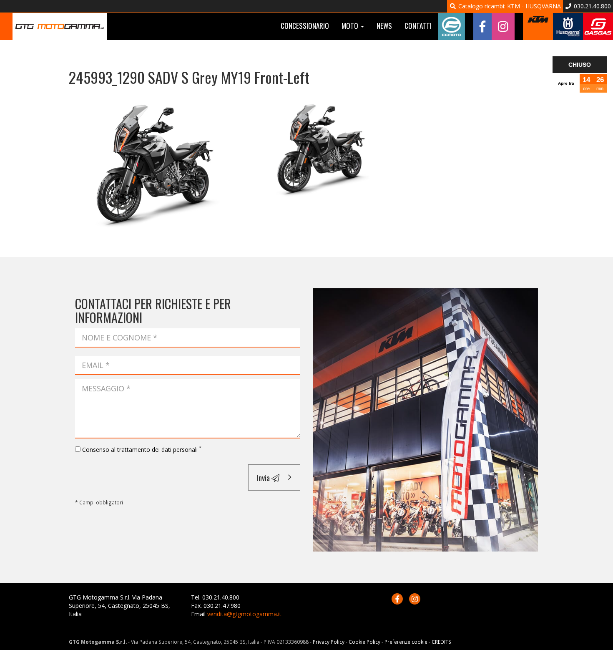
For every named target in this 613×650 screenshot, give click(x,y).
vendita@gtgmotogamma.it (244, 614)
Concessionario (305, 25)
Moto (351, 25)
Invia (264, 477)
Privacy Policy (328, 641)
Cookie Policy (364, 641)
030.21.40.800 (591, 6)
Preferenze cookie (405, 641)
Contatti (418, 25)
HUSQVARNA (543, 6)
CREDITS (441, 641)
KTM (513, 6)
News (384, 25)
